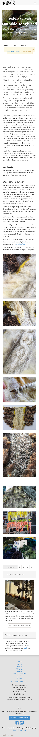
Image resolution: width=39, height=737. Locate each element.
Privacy (19, 678)
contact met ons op (13, 52)
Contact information (19, 681)
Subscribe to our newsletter (19, 718)
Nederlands (22, 730)
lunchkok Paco (20, 244)
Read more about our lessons (19, 626)
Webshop (19, 669)
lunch (25, 648)
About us (19, 665)
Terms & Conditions (19, 674)
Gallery (19, 671)
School (19, 667)
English (15, 730)
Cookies (19, 676)
